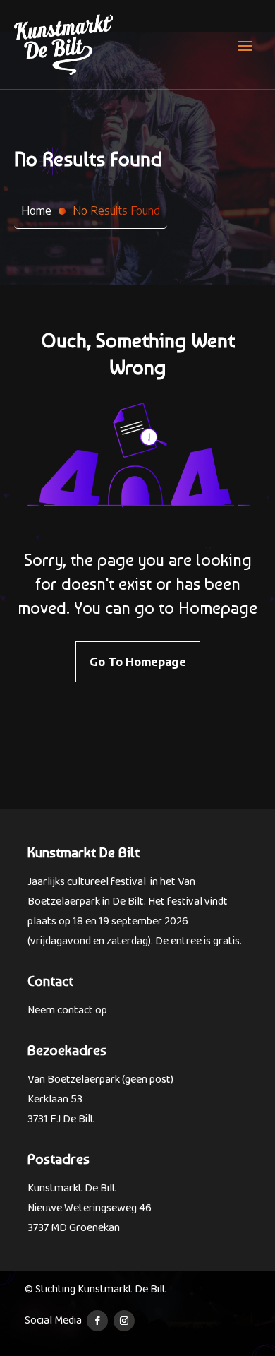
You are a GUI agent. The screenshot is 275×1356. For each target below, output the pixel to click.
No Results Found (116, 210)
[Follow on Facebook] (97, 1320)
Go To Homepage (138, 662)
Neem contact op (67, 1010)
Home (36, 210)
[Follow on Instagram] (124, 1320)
